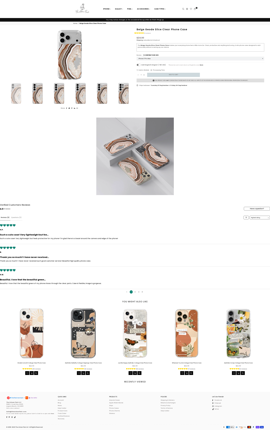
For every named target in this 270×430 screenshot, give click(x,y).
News (60, 405)
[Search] (183, 9)
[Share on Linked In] (74, 108)
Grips (111, 405)
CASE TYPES (159, 9)
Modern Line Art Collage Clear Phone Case (32, 363)
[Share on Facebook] (66, 108)
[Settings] (187, 9)
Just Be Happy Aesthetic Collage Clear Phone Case (135, 363)
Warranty (61, 419)
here (201, 65)
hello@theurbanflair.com (16, 412)
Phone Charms (114, 411)
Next (131, 55)
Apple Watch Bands (116, 403)
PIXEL (129, 9)
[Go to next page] (142, 291)
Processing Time (159, 70)
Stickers (112, 413)
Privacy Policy (165, 405)
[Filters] (246, 217)
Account (61, 400)
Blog (59, 403)
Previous (7, 55)
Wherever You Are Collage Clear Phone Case (186, 363)
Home (75, 23)
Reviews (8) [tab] (5, 217)
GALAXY (118, 9)
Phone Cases (114, 408)
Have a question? (257, 208)
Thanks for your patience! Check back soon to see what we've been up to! (135, 20)
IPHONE (106, 9)
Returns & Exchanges (168, 403)
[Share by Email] (77, 108)
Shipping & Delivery (167, 400)
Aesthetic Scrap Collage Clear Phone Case (238, 363)
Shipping (140, 40)
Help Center (62, 408)
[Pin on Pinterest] (72, 108)
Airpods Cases (114, 400)
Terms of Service (167, 408)
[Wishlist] (191, 9)
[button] (139, 33)
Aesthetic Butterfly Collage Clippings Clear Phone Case (83, 363)
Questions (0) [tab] (16, 217)
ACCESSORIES (143, 9)
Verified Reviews (64, 416)
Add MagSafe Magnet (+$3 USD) (153, 65)
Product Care (62, 411)
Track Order (62, 413)
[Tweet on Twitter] (69, 108)
